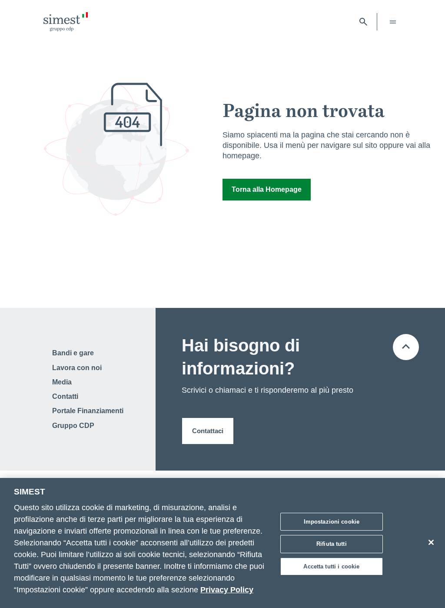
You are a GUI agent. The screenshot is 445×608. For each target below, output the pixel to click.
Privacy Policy (226, 589)
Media (62, 382)
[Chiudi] (431, 542)
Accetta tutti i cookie (331, 566)
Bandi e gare (73, 353)
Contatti (65, 396)
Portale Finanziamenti (87, 410)
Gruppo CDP (73, 425)
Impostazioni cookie (331, 521)
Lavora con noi (77, 367)
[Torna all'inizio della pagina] (406, 347)
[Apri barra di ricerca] (363, 21)
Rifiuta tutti (331, 544)
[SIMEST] (65, 22)
